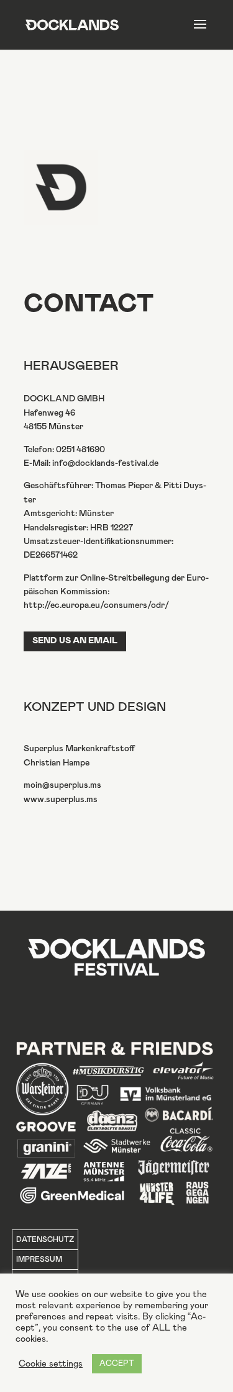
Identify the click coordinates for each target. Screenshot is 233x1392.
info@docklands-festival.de (105, 463)
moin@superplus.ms (62, 785)
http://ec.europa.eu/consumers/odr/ (96, 605)
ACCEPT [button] (116, 1364)
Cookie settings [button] (51, 1363)
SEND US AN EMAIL (74, 640)
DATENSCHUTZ (45, 1239)
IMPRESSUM (39, 1259)
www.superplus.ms (61, 799)
